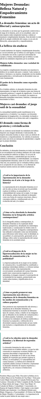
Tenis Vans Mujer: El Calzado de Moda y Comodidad (17, 385)
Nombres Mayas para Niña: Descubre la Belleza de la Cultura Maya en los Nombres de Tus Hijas (19, 377)
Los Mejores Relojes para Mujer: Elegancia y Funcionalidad (18, 391)
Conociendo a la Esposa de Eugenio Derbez (18, 387)
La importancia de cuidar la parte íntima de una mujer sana (19, 395)
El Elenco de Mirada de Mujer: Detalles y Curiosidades (20, 393)
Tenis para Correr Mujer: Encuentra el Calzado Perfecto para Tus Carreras (20, 380)
